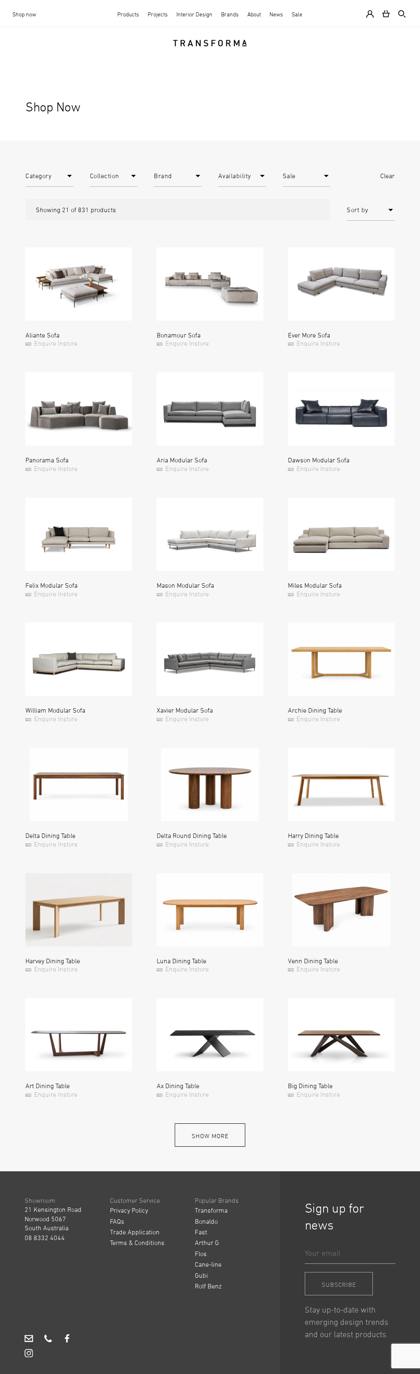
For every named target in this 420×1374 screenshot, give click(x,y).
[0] (386, 13)
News (276, 14)
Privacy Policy (129, 1210)
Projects (158, 14)
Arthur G (207, 1242)
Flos (201, 1253)
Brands (230, 14)
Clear (387, 175)
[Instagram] (29, 1354)
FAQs (117, 1221)
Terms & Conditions (137, 1242)
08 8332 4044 (45, 1237)
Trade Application (135, 1232)
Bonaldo (206, 1221)
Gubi (201, 1275)
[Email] (29, 1339)
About (254, 14)
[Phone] (48, 1339)
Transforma (211, 1210)
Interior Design (194, 14)
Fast (201, 1232)
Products (128, 14)
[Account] (371, 13)
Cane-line (208, 1264)
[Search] (400, 13)
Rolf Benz (208, 1286)
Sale (297, 14)
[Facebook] (67, 1339)
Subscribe (339, 1284)
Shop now (24, 14)
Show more (210, 1135)
